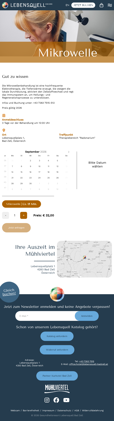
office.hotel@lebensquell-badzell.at (88, 364)
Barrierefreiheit (31, 410)
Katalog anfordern (57, 336)
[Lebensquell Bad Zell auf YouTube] (66, 400)
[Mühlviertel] (57, 389)
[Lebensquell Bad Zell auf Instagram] (46, 400)
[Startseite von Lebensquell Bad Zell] (27, 5)
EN (67, 5)
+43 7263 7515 (86, 361)
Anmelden (86, 316)
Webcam (15, 410)
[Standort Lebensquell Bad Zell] (84, 259)
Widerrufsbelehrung (93, 410)
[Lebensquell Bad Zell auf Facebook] (56, 400)
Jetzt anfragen (16, 227)
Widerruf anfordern (57, 349)
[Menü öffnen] (110, 5)
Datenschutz (64, 410)
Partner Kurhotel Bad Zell (57, 375)
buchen (83, 5)
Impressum (48, 410)
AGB (76, 410)
